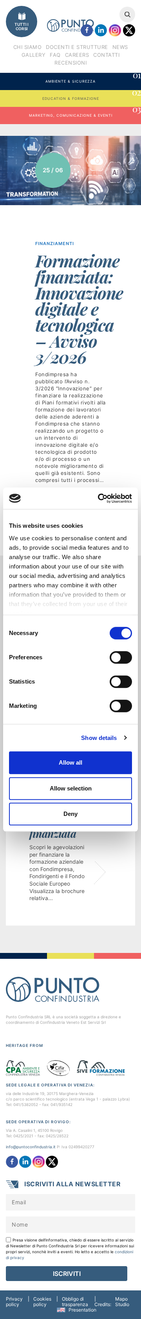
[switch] (121, 657)
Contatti (106, 55)
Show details (99, 737)
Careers (77, 55)
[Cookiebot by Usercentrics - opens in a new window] (99, 498)
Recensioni (70, 63)
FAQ (55, 55)
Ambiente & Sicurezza (92, 78)
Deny (70, 813)
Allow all (70, 762)
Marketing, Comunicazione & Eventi (85, 112)
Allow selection (71, 788)
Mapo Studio (122, 1301)
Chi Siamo (27, 47)
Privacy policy (14, 1301)
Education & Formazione (91, 95)
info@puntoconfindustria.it (31, 1146)
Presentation (82, 1310)
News (120, 47)
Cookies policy (42, 1301)
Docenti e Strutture (77, 47)
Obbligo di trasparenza (75, 1301)
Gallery (34, 55)
